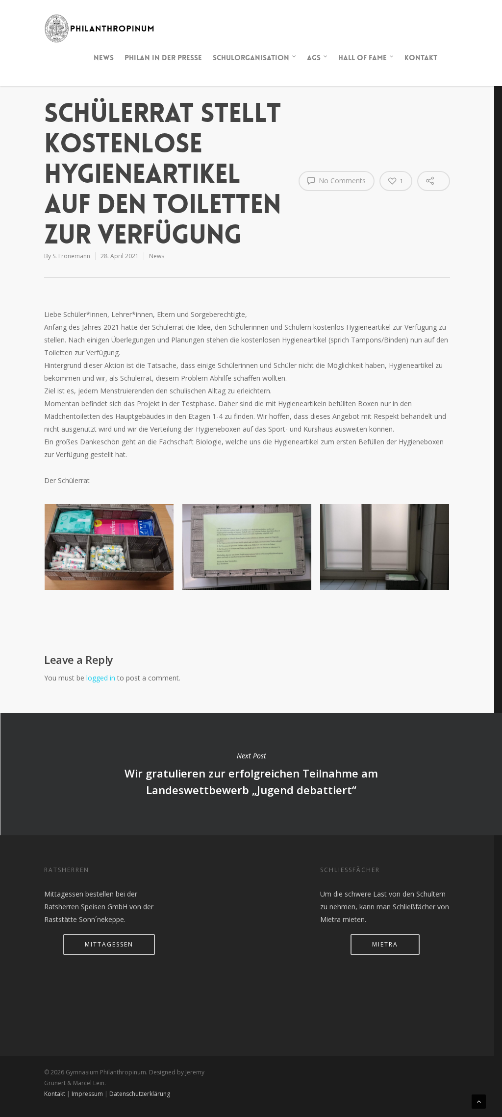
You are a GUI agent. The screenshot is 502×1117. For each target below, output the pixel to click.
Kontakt (420, 58)
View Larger (109, 537)
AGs (314, 58)
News (104, 58)
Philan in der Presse (163, 58)
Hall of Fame (362, 58)
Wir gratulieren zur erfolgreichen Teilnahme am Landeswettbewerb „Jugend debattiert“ (251, 774)
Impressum (87, 1094)
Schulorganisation (251, 58)
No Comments (341, 180)
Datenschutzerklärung (139, 1094)
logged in (100, 677)
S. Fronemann (71, 256)
